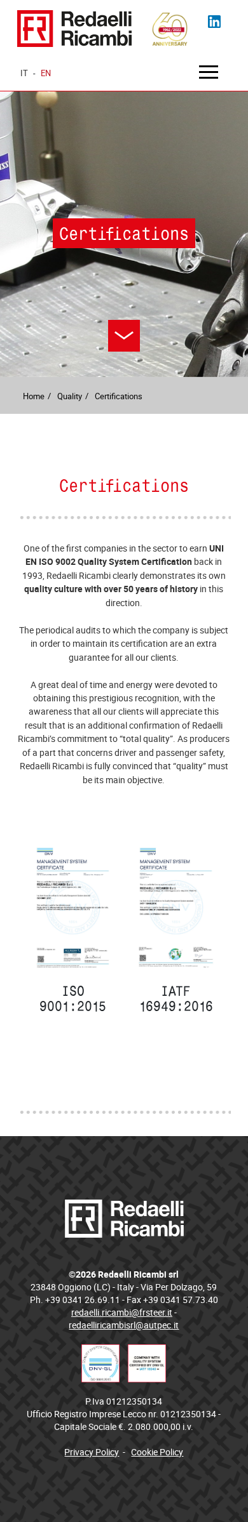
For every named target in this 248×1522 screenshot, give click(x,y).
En (46, 73)
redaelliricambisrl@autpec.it (124, 1325)
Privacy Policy (91, 1452)
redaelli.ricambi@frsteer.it (121, 1312)
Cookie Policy (157, 1452)
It (24, 73)
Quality (69, 396)
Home (34, 396)
